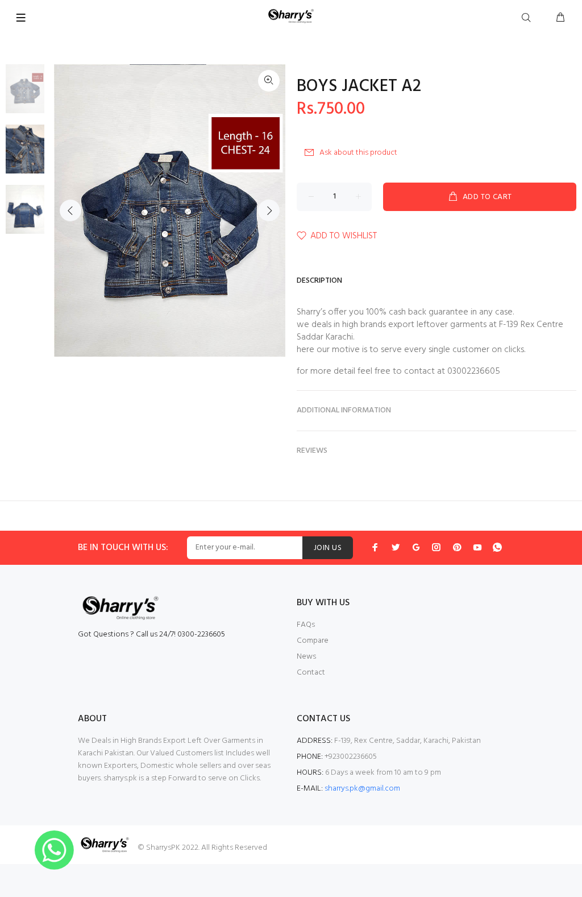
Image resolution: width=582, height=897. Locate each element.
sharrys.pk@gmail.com (362, 788)
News (306, 656)
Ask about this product (358, 152)
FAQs (306, 624)
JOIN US (328, 548)
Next (269, 210)
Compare (313, 640)
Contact (311, 672)
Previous (70, 210)
